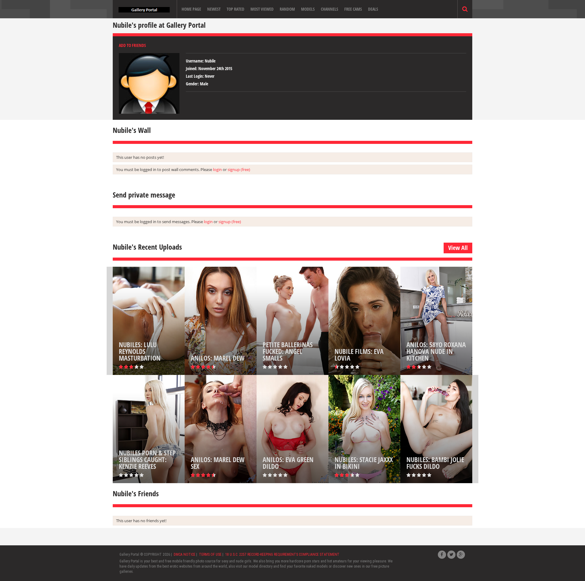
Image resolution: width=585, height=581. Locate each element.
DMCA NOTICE (184, 554)
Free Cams (353, 9)
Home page (191, 9)
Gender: (192, 84)
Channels (329, 9)
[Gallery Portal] (144, 9)
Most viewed (262, 9)
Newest (214, 9)
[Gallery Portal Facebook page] (442, 555)
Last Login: (195, 76)
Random (287, 9)
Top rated (235, 9)
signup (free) (239, 169)
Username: (195, 61)
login (217, 169)
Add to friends (132, 45)
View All (458, 248)
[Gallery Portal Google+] (461, 555)
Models (308, 9)
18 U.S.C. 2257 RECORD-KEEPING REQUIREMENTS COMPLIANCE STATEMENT (282, 554)
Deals (373, 9)
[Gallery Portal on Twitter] (451, 555)
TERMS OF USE (210, 554)
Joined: (191, 68)
